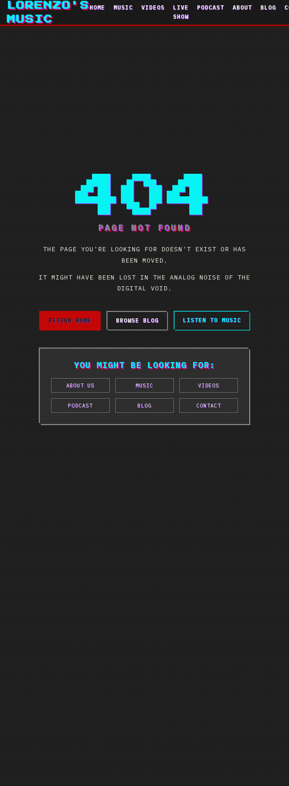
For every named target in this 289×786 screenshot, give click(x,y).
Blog (268, 7)
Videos (153, 7)
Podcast (210, 7)
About (242, 7)
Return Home (70, 320)
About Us (80, 385)
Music (123, 7)
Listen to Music (212, 320)
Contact (208, 405)
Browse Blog (137, 320)
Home (97, 7)
